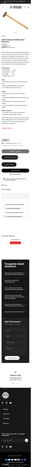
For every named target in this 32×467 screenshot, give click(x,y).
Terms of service (18, 464)
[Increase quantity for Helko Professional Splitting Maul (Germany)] (9, 134)
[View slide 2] (14, 383)
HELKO (4, 36)
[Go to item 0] (14, 32)
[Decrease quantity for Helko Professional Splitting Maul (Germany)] (3, 134)
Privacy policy (11, 464)
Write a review (15, 243)
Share (5, 185)
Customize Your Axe (13, 143)
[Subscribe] (26, 440)
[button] (8, 47)
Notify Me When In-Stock (10, 157)
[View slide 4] (18, 383)
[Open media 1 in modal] (26, 13)
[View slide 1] (13, 383)
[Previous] (2, 2)
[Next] (28, 2)
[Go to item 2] (16, 32)
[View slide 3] (16, 383)
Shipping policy (25, 464)
